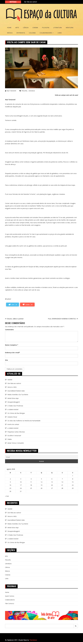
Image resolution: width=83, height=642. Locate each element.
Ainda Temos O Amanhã (15, 443)
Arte (17, 28)
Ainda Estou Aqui (13, 398)
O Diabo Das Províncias (15, 406)
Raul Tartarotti (11, 91)
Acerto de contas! (13, 424)
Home (9, 28)
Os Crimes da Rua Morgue (16, 413)
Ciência (25, 28)
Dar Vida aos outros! (30, 2)
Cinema (35, 28)
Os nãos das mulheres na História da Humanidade (24, 421)
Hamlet (9, 380)
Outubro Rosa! (12, 417)
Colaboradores (46, 33)
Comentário (9, 330)
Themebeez (33, 640)
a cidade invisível (12, 409)
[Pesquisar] (75, 626)
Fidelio (9, 439)
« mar (7, 496)
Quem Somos (9, 596)
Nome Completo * (11, 345)
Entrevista (20, 33)
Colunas (32, 33)
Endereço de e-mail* (12, 352)
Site (6, 360)
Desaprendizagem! (13, 402)
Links (60, 33)
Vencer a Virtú (11, 387)
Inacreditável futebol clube (16, 391)
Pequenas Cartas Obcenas (16, 432)
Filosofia (45, 28)
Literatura (57, 28)
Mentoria (69, 28)
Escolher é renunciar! (14, 435)
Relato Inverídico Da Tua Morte (17, 394)
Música (9, 33)
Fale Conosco (9, 603)
